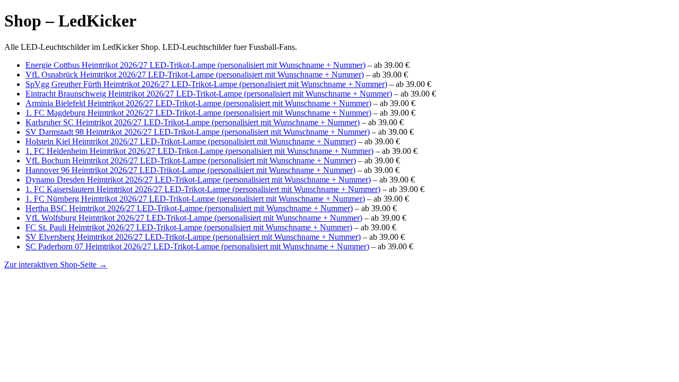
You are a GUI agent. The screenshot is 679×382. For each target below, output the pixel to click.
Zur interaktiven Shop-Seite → (55, 264)
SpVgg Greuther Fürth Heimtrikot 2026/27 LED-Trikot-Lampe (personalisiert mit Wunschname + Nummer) (206, 84)
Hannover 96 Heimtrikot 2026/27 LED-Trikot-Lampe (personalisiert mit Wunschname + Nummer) (190, 170)
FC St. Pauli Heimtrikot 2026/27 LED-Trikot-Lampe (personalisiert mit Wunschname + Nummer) (188, 227)
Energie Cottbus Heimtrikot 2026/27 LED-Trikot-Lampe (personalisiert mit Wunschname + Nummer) (195, 65)
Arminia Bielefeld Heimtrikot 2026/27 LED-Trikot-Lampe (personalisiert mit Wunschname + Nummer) (198, 103)
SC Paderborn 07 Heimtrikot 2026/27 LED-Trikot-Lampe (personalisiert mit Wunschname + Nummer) (197, 246)
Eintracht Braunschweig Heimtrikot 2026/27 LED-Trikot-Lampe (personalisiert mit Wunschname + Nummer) (208, 93)
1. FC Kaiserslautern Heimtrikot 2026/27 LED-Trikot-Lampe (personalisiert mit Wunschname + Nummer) (202, 189)
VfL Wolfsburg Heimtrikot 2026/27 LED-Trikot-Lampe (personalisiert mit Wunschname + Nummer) (193, 217)
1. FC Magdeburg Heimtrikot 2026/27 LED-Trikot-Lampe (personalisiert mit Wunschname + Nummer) (198, 112)
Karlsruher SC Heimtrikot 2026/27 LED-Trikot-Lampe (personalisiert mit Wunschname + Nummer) (192, 122)
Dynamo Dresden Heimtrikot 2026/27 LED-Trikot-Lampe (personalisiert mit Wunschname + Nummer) (198, 179)
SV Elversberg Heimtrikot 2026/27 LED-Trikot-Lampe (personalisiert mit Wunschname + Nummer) (193, 236)
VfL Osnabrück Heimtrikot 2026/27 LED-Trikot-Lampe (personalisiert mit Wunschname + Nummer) (194, 74)
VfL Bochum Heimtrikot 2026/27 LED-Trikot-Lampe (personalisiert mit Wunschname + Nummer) (190, 160)
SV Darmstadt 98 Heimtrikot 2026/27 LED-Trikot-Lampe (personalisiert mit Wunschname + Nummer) (197, 131)
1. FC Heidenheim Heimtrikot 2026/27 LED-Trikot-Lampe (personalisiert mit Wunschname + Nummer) (199, 150)
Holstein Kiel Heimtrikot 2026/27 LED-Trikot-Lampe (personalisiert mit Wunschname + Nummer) (190, 141)
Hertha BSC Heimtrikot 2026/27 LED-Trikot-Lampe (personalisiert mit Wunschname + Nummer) (189, 208)
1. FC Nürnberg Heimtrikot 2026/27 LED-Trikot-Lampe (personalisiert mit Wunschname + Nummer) (195, 198)
